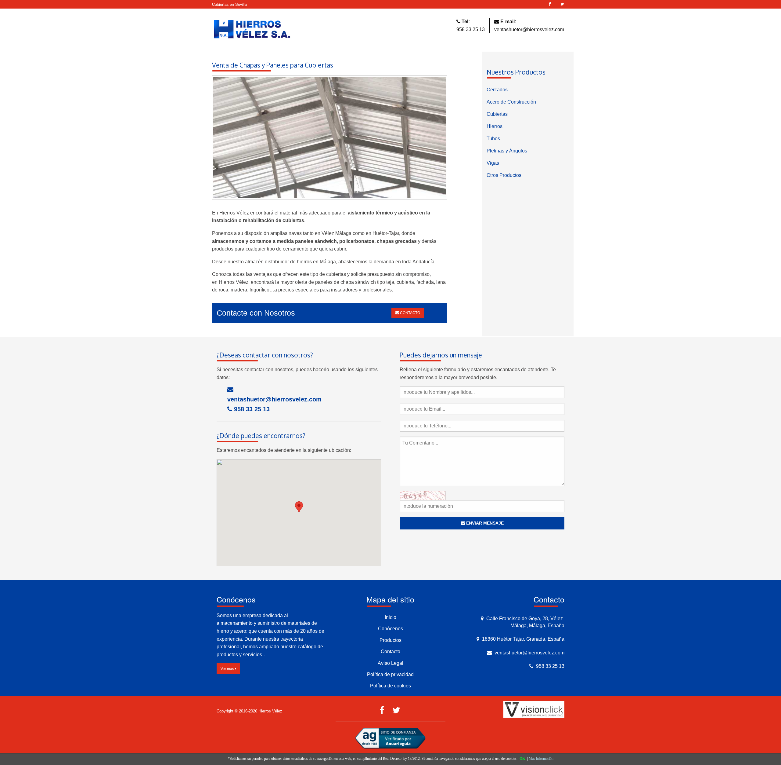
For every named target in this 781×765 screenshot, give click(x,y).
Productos (390, 640)
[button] (299, 507)
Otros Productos (504, 175)
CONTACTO (409, 313)
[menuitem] (528, 89)
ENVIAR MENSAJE (484, 523)
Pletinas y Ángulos (507, 150)
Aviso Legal (390, 663)
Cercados (497, 89)
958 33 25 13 (470, 29)
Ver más (228, 669)
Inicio (390, 617)
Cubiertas (497, 114)
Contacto (390, 651)
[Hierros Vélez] (252, 29)
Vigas (493, 163)
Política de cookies (390, 685)
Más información (541, 758)
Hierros (494, 126)
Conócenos (390, 628)
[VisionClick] (533, 709)
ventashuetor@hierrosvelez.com (529, 29)
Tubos (493, 138)
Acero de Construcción (511, 101)
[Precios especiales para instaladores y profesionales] (329, 139)
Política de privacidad (390, 674)
